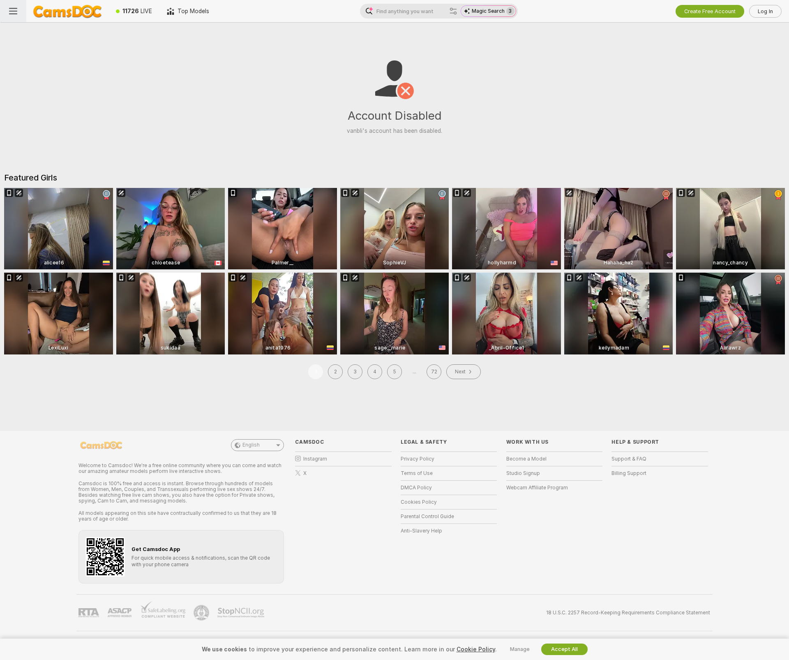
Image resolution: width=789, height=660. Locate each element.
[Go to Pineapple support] (202, 613)
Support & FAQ (628, 459)
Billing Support (628, 473)
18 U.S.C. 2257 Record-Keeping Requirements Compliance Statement (628, 613)
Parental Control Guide (427, 516)
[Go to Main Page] (67, 11)
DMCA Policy (416, 488)
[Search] (453, 11)
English (251, 445)
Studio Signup (523, 473)
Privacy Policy (417, 459)
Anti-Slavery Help (421, 531)
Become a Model (526, 459)
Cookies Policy (419, 502)
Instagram (315, 459)
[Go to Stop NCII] (241, 613)
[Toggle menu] (13, 11)
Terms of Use (417, 473)
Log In (765, 11)
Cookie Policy (476, 649)
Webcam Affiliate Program (537, 488)
